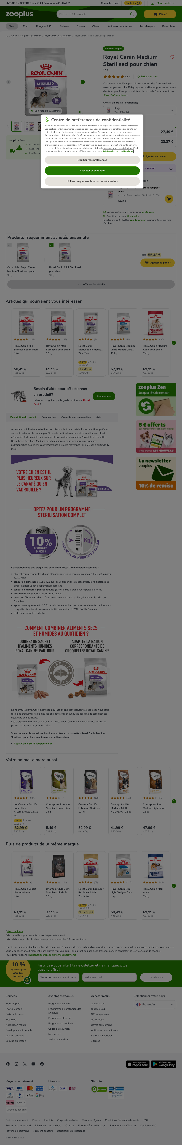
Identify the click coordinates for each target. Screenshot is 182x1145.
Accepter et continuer (92, 170)
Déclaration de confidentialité (118, 151)
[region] (92, 151)
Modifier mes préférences (92, 160)
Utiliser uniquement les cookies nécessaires (92, 181)
